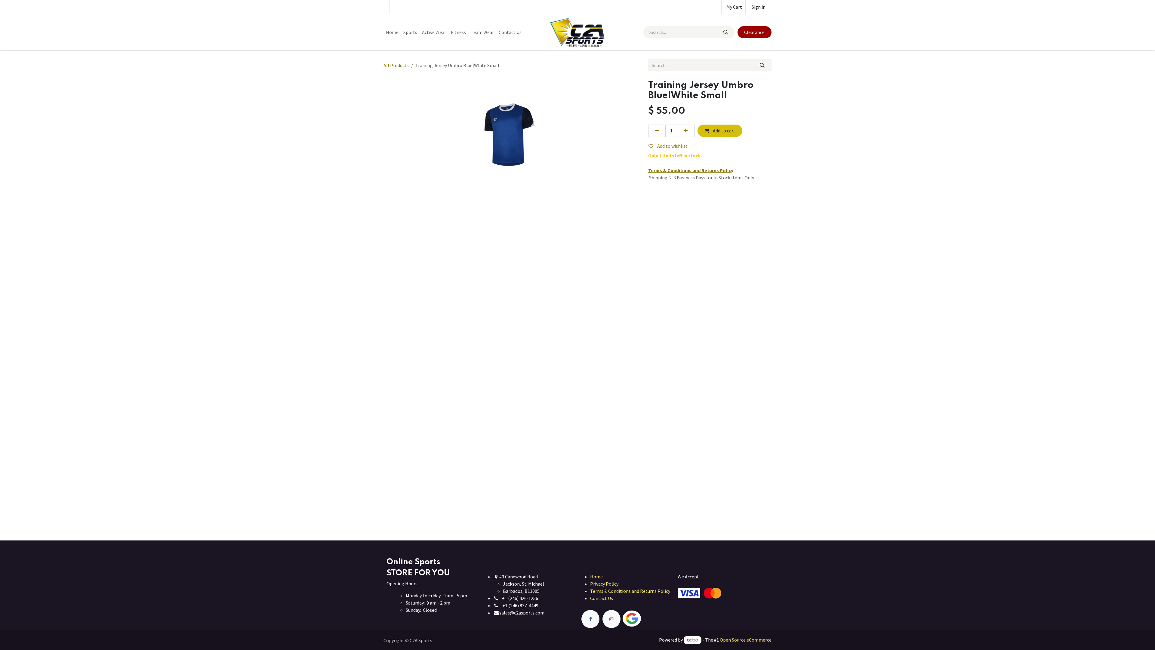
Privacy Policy (604, 584)
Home (596, 577)
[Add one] (686, 131)
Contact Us (601, 598)
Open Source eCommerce (746, 640)
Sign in (758, 7)
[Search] (725, 32)
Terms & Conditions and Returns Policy (630, 591)
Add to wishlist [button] (672, 146)
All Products (396, 65)
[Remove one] (657, 131)
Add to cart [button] (723, 131)
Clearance (754, 32)
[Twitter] (645, 619)
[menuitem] (392, 32)
